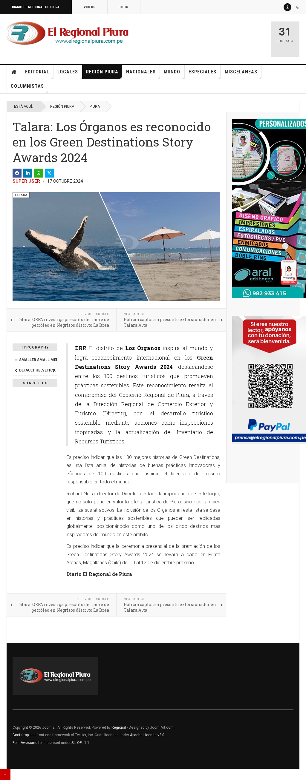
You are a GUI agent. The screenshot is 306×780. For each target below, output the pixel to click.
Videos (89, 7)
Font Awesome (25, 743)
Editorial (37, 72)
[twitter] (49, 173)
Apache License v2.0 (147, 735)
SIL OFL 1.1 (80, 743)
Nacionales (141, 72)
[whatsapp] (38, 173)
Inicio (14, 72)
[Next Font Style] (54, 370)
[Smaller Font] (16, 360)
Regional (118, 727)
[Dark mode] (298, 7)
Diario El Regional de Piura (35, 7)
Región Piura (102, 72)
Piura (95, 106)
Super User (26, 181)
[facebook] (17, 173)
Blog (124, 7)
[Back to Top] (5, 774)
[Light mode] (287, 7)
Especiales (202, 72)
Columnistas (27, 86)
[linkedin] (27, 173)
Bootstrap (21, 735)
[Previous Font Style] (16, 370)
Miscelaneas (241, 72)
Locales (67, 72)
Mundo (172, 72)
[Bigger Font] (54, 360)
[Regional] (67, 33)
